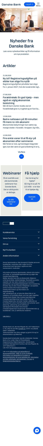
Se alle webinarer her (11, 202)
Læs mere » (7, 316)
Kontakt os (32, 198)
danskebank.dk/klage (19, 348)
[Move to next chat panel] (37, 430)
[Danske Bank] (11, 4)
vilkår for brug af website (24, 353)
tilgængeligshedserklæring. (12, 361)
